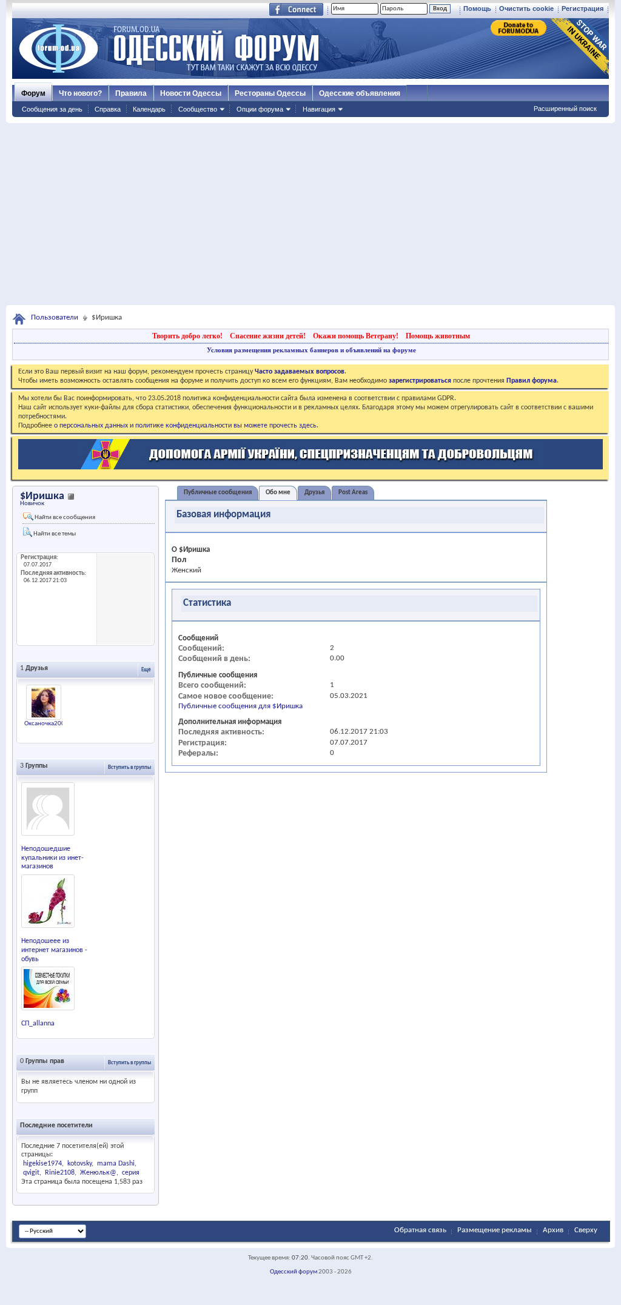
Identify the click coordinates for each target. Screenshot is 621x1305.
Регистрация (582, 8)
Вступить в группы (129, 767)
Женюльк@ (98, 1172)
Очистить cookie (526, 8)
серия (130, 1172)
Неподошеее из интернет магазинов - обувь (54, 950)
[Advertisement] (310, 214)
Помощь (477, 8)
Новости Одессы (190, 93)
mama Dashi (116, 1163)
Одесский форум (293, 1272)
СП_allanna (38, 1023)
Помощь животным (438, 336)
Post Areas (353, 492)
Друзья (314, 492)
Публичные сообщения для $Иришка (240, 706)
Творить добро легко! (187, 336)
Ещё (146, 670)
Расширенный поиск (565, 108)
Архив (553, 1230)
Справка (108, 109)
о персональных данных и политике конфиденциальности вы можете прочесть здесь (185, 425)
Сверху (585, 1230)
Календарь (149, 109)
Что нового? (80, 93)
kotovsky (79, 1163)
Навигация (319, 109)
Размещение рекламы (494, 1230)
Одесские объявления (359, 93)
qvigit (31, 1172)
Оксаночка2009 (46, 723)
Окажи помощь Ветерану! (355, 336)
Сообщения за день (52, 109)
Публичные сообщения (218, 492)
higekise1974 (42, 1163)
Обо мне (278, 492)
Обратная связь (420, 1230)
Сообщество (197, 109)
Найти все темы (54, 534)
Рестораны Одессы (270, 93)
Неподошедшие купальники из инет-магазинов (52, 858)
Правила (131, 93)
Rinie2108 (60, 1172)
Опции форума (260, 109)
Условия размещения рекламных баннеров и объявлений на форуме (311, 350)
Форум (33, 93)
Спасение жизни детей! (268, 336)
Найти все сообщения (64, 517)
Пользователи (54, 317)
